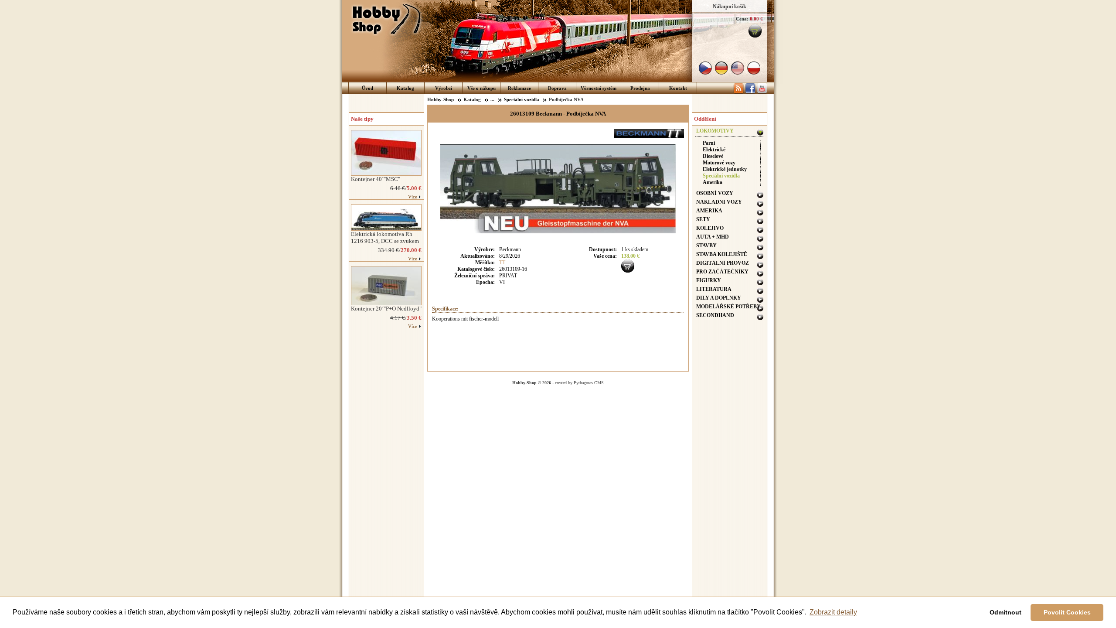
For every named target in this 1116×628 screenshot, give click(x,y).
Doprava (557, 88)
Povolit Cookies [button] (1067, 612)
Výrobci (443, 88)
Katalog (405, 88)
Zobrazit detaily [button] (833, 612)
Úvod (367, 88)
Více (412, 196)
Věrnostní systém (598, 88)
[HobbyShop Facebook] (750, 92)
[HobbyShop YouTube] (762, 92)
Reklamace (519, 88)
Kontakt (678, 88)
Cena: (742, 18)
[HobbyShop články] (738, 92)
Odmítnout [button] (1005, 612)
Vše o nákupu (481, 88)
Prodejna (640, 88)
